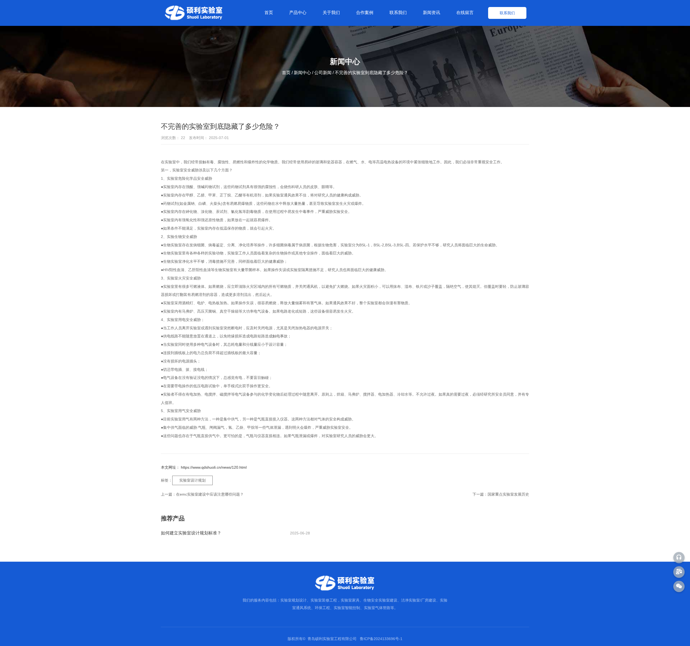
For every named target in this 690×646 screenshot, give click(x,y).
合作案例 (364, 12)
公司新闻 (323, 73)
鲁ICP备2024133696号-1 (381, 639)
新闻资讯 (431, 12)
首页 (268, 12)
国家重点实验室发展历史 (508, 494)
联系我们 (398, 12)
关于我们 (331, 12)
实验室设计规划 (192, 480)
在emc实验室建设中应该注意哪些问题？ (210, 494)
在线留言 (465, 12)
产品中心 (297, 12)
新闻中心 (302, 73)
